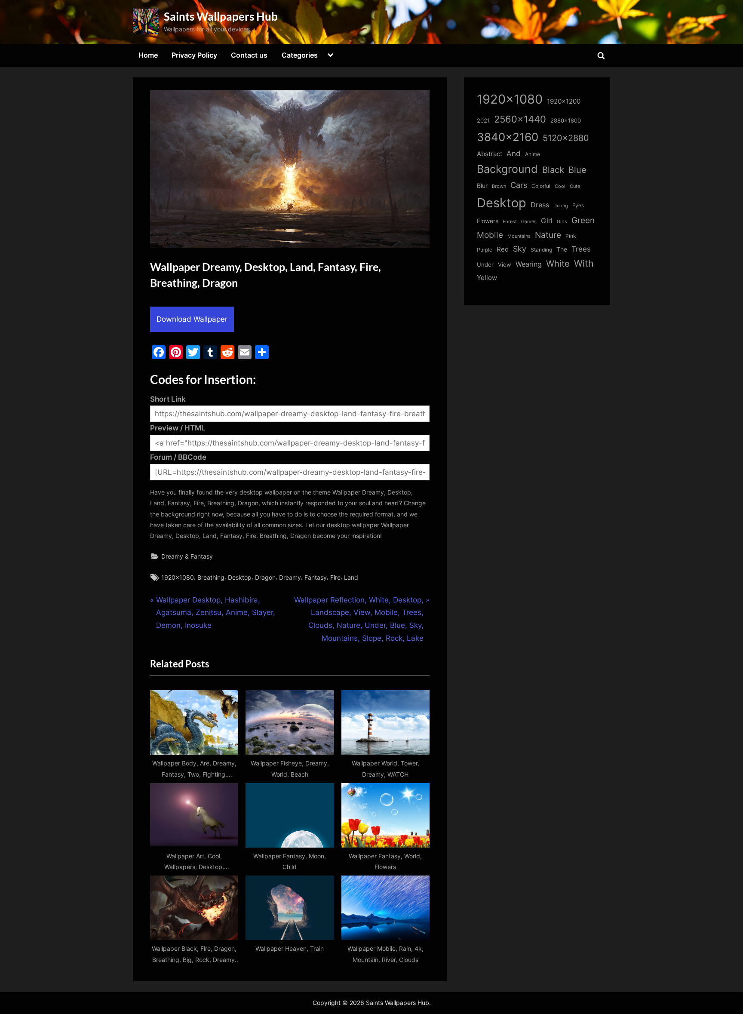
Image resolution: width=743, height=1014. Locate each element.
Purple (484, 250)
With (583, 263)
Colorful (540, 186)
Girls (562, 221)
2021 (483, 120)
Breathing (210, 577)
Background (507, 169)
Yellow (487, 278)
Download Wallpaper (192, 319)
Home (148, 55)
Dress (540, 205)
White (558, 263)
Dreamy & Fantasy (187, 556)
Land (351, 577)
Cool (560, 186)
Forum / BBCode (178, 457)
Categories (300, 55)
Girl (547, 221)
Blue (577, 169)
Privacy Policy (194, 55)
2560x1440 (520, 119)
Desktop (240, 577)
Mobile (490, 235)
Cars (518, 185)
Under (485, 264)
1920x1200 (563, 101)
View (504, 264)
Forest (510, 221)
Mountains (519, 236)
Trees (581, 249)
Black (553, 170)
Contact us (249, 55)
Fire (335, 577)
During (560, 206)
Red (503, 249)
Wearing (529, 264)
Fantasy (315, 577)
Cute (575, 186)
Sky (519, 248)
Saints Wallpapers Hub (221, 16)
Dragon (265, 577)
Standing (541, 249)
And (514, 153)
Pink (570, 236)
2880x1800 (565, 120)
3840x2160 (507, 137)
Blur (482, 185)
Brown (499, 186)
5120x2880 (566, 138)
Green (583, 220)
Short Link (168, 399)
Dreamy (290, 577)
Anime (532, 154)
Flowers (487, 221)
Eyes (578, 205)
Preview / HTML (178, 428)
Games (529, 221)
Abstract (489, 154)
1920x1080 (177, 577)
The (561, 249)
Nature (548, 235)
